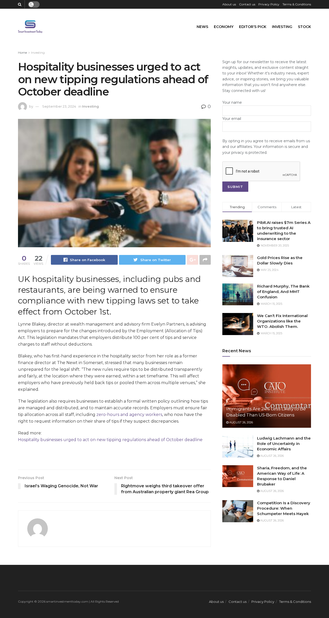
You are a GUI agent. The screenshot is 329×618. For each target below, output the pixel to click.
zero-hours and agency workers (129, 414)
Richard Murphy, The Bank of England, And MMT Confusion (283, 291)
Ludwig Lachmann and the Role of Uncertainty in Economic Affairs (284, 443)
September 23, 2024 (59, 106)
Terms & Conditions (296, 4)
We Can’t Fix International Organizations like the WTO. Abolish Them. (282, 321)
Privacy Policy (268, 4)
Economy (223, 26)
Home (22, 52)
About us (229, 4)
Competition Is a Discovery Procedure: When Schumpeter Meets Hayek (283, 508)
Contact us (247, 4)
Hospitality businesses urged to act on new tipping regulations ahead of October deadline (110, 439)
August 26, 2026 (241, 422)
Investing (282, 26)
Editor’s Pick (252, 26)
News (202, 26)
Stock (304, 26)
